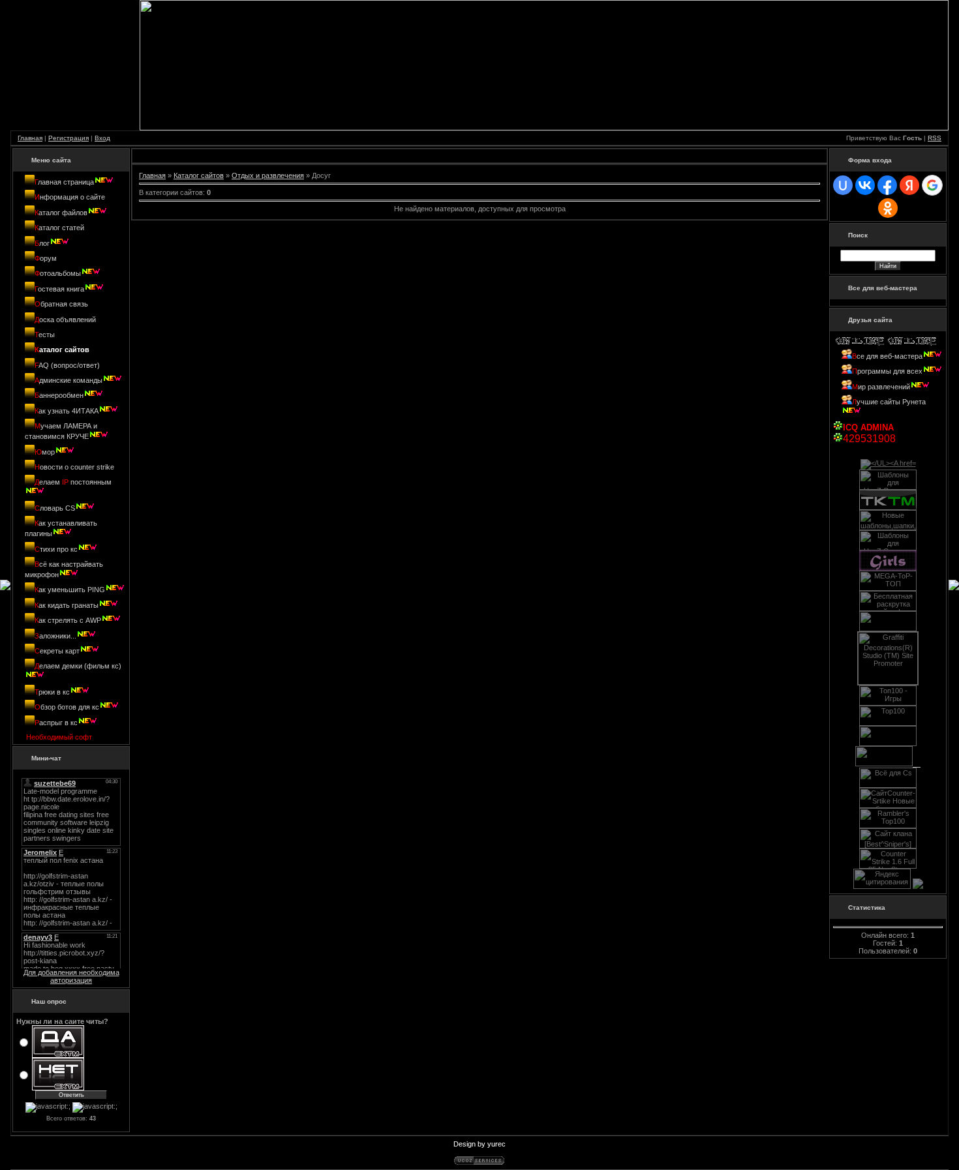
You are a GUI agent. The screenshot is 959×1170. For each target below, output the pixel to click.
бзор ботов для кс (67, 707)
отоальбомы (58, 273)
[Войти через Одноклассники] (888, 208)
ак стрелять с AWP (68, 620)
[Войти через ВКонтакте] (865, 185)
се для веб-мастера (889, 356)
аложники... (55, 636)
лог (42, 243)
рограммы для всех (887, 371)
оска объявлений (65, 319)
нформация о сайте (70, 197)
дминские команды (68, 380)
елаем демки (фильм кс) (78, 666)
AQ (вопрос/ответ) (67, 365)
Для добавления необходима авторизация (71, 976)
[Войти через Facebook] (887, 185)
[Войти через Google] (932, 185)
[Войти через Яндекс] (909, 185)
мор (45, 452)
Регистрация (68, 138)
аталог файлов (61, 213)
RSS (934, 138)
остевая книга (59, 289)
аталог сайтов (62, 349)
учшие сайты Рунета (889, 402)
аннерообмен (59, 395)
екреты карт (57, 651)
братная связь (61, 304)
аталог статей (59, 228)
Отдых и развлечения (268, 175)
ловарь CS (55, 508)
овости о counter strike (74, 467)
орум (46, 258)
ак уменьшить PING (70, 589)
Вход (102, 138)
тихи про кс (56, 549)
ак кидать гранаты (67, 605)
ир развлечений (881, 387)
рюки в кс (52, 692)
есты (45, 334)
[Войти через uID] (843, 185)
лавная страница (64, 182)
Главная (30, 138)
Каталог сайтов (199, 175)
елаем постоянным (73, 482)
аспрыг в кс (56, 723)
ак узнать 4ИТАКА (67, 411)
